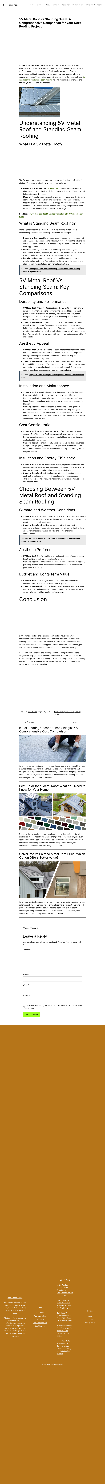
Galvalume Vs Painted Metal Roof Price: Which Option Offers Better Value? (52, 855)
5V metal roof (52, 188)
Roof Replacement (40, 1323)
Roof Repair (40, 1319)
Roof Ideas (40, 1313)
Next (74, 722)
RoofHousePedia (57, 1364)
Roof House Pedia (10, 5)
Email (26, 985)
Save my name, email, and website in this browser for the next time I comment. (53, 1006)
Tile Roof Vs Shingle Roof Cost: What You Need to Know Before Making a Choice (64, 1331)
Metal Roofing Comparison (64, 712)
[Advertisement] (52, 47)
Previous (30, 722)
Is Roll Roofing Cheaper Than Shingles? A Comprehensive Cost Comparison (48, 729)
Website (26, 995)
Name (26, 974)
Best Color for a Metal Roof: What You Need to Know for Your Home (52, 787)
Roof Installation (40, 1316)
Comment (27, 950)
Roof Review (32, 712)
